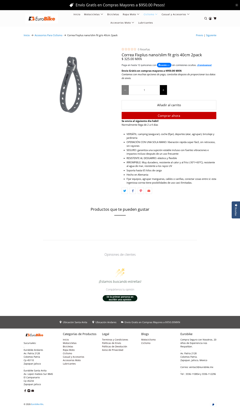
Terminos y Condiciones (115, 339)
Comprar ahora (169, 116)
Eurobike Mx (37, 404)
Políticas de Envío (111, 343)
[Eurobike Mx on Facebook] (25, 391)
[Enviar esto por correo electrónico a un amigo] (149, 191)
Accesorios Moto (121, 22)
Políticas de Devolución (114, 346)
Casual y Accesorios (174, 14)
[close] (236, 5)
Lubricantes (145, 22)
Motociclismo (148, 339)
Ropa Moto (69, 349)
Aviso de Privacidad (112, 349)
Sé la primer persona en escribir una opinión (120, 298)
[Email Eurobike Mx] (32, 391)
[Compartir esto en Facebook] (133, 191)
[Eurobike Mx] (41, 18)
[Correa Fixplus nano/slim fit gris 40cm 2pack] (71, 84)
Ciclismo (67, 353)
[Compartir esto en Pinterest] (141, 191)
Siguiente (211, 35)
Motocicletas (70, 343)
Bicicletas (113, 14)
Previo (199, 35)
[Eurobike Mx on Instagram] (28, 391)
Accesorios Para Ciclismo (48, 35)
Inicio (76, 14)
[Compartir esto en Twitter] (125, 191)
